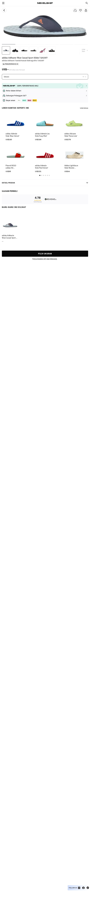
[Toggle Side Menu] (3, 3)
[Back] (4, 10)
